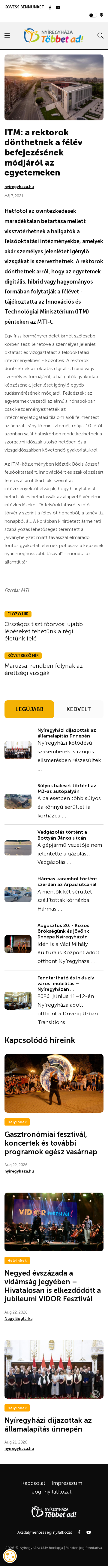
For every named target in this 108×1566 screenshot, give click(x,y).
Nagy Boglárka (18, 1318)
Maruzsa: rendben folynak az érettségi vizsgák (43, 669)
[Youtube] (58, 8)
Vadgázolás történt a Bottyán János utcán (62, 834)
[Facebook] (50, 8)
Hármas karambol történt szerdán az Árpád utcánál (67, 881)
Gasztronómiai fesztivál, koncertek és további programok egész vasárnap (50, 1143)
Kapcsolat (33, 1483)
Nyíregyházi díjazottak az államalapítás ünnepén (67, 733)
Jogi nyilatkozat (52, 1491)
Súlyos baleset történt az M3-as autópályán (67, 788)
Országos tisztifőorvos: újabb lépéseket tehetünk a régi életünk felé (43, 631)
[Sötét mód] (102, 15)
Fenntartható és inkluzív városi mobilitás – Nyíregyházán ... (66, 983)
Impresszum (67, 1483)
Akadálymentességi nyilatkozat (44, 1532)
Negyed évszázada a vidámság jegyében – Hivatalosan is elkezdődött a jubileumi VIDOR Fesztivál (52, 1286)
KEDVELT (78, 709)
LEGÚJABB (29, 709)
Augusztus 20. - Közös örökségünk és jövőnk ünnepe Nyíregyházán (63, 931)
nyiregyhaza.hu (19, 186)
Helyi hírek (17, 1122)
